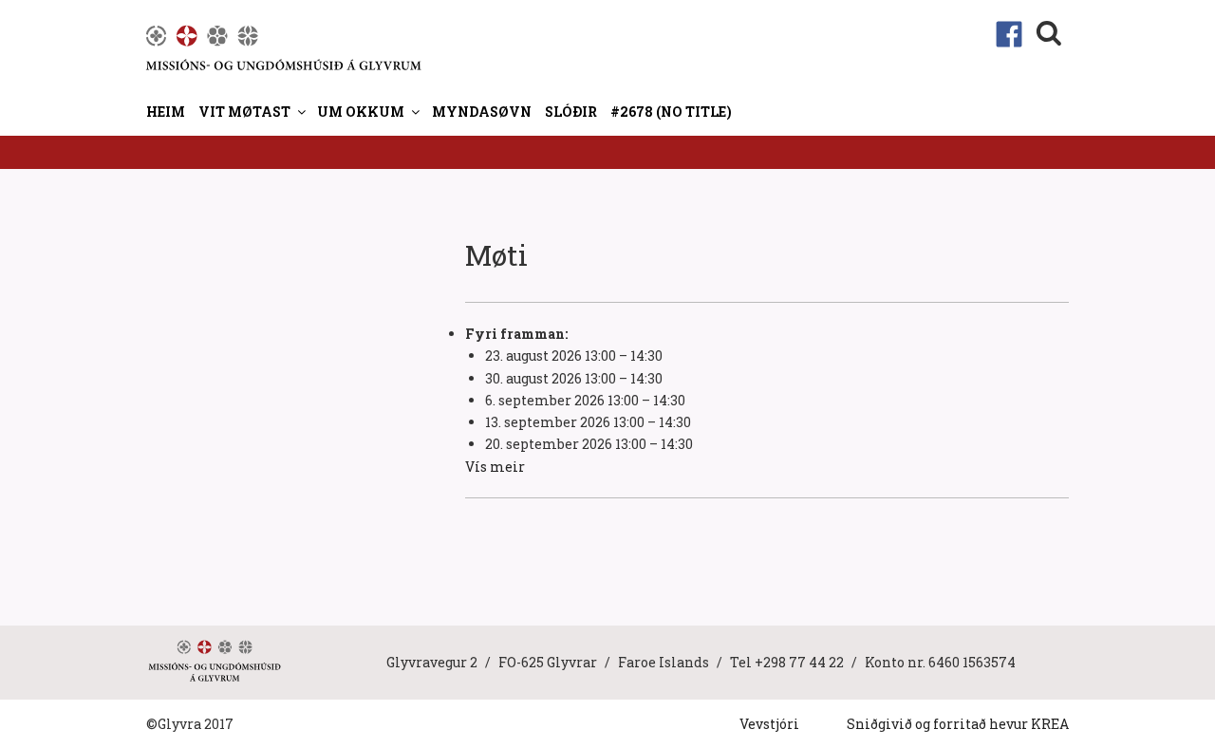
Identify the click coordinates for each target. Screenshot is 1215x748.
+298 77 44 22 (799, 662)
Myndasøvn (482, 112)
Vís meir (495, 467)
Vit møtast (244, 112)
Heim (165, 112)
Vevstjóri (769, 724)
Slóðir (571, 112)
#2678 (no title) (671, 112)
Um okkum (360, 112)
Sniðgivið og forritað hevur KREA (958, 724)
